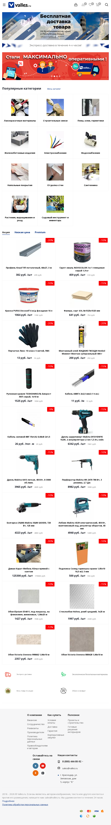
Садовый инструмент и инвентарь (55, 219)
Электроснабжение (55, 152)
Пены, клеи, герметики (91, 120)
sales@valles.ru (70, 768)
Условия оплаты (52, 721)
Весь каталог (54, 88)
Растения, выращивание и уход (20, 219)
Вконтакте (35, 766)
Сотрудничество (36, 724)
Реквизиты (33, 728)
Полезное (73, 715)
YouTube (43, 766)
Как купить (54, 715)
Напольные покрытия (20, 185)
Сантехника (90, 185)
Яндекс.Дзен (43, 773)
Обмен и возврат (79, 691)
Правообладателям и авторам (37, 747)
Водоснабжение (90, 152)
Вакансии (32, 720)
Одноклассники (35, 773)
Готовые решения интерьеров (74, 729)
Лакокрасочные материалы (20, 120)
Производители (35, 732)
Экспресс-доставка (24, 674)
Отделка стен (55, 185)
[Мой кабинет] (75, 4)
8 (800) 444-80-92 (71, 761)
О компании (34, 715)
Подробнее (8, 801)
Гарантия (52, 730)
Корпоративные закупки (56, 736)
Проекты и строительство (75, 721)
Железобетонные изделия (19, 152)
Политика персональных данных (34, 739)
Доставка (52, 726)
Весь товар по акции (25, 691)
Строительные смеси (55, 120)
